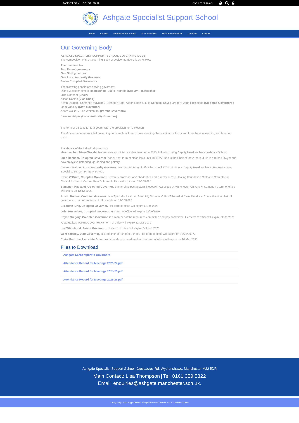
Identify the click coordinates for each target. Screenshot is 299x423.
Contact (206, 33)
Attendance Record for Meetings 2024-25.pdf (93, 271)
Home (92, 33)
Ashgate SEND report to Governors (86, 254)
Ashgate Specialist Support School (160, 17)
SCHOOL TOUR (91, 3)
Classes (104, 33)
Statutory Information (172, 33)
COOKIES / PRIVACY (202, 3)
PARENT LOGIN (71, 3)
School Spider (183, 403)
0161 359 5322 (189, 376)
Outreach (192, 33)
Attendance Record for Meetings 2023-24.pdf (93, 263)
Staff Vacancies (149, 33)
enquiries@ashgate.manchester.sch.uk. (157, 383)
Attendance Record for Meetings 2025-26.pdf (93, 279)
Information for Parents (124, 33)
